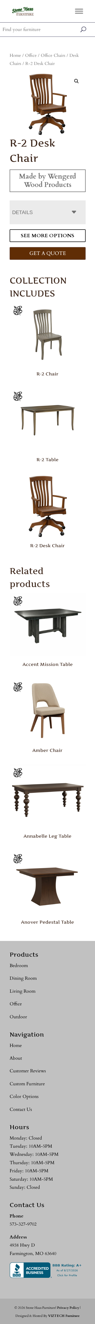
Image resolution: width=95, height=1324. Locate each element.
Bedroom (19, 965)
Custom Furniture (27, 1084)
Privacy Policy (68, 1307)
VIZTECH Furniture (64, 1316)
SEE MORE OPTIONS (47, 235)
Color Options (24, 1096)
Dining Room (23, 978)
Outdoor (18, 1017)
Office (31, 55)
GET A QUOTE (47, 253)
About (16, 1058)
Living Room (22, 991)
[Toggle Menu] (79, 11)
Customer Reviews (28, 1071)
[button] (76, 81)
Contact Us (21, 1109)
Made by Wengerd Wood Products (47, 180)
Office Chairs (53, 55)
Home (15, 55)
